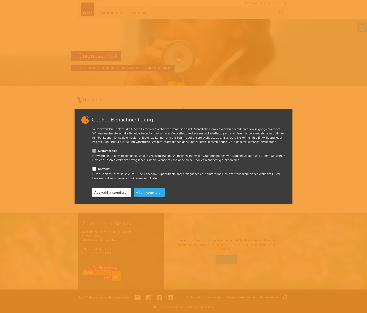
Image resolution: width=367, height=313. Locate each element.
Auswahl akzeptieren (111, 192)
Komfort (104, 169)
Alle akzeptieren (149, 192)
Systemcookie (107, 151)
